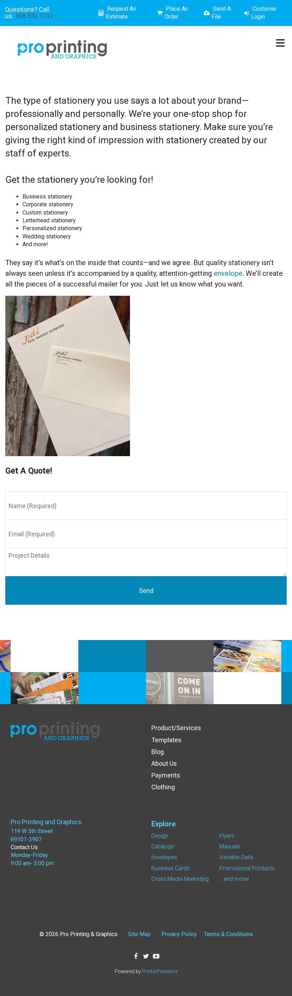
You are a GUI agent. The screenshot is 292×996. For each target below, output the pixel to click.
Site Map (139, 934)
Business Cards (170, 868)
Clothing (163, 787)
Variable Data (236, 857)
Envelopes (164, 857)
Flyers (226, 835)
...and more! (234, 879)
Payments (165, 775)
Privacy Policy (179, 934)
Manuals (229, 846)
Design (159, 835)
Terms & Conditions (228, 934)
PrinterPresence (160, 971)
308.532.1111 (34, 16)
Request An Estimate (121, 12)
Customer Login (264, 12)
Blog (157, 751)
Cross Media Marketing (180, 879)
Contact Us (24, 847)
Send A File (221, 12)
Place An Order (176, 12)
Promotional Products (247, 868)
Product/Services (176, 728)
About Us (164, 763)
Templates (166, 740)
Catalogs (162, 846)
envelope (228, 273)
